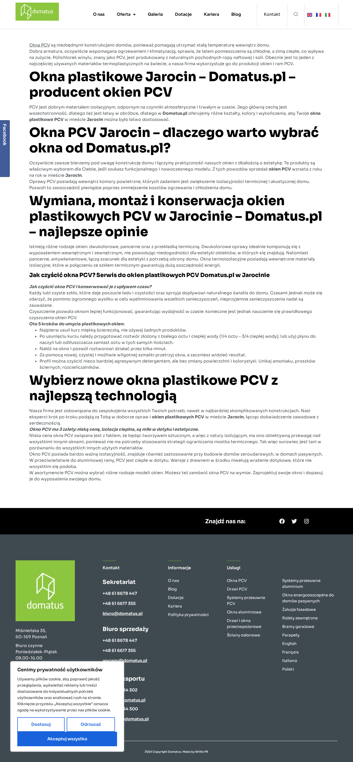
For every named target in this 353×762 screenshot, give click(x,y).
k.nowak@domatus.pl (126, 719)
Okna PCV (39, 45)
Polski (288, 669)
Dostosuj (41, 724)
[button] (295, 14)
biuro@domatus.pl (123, 613)
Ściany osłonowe (243, 635)
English (289, 643)
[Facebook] (282, 521)
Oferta (124, 14)
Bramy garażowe (298, 626)
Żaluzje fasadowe (299, 609)
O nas (99, 14)
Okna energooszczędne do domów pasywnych (308, 597)
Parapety (291, 635)
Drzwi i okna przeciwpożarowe (244, 623)
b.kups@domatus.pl (124, 700)
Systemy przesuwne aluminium (301, 583)
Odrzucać (91, 724)
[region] (67, 706)
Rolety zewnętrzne (300, 617)
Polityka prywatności (188, 614)
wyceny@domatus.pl (125, 660)
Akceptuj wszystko (67, 739)
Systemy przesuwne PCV (246, 600)
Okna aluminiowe (244, 612)
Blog (236, 14)
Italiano (289, 660)
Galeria (155, 14)
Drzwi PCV (237, 589)
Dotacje (183, 14)
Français (290, 652)
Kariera (211, 14)
